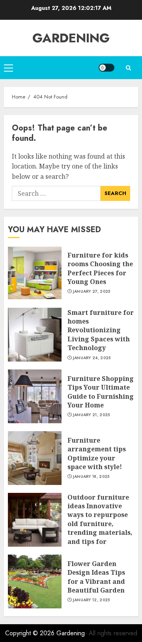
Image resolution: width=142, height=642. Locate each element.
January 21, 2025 (91, 415)
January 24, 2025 (92, 358)
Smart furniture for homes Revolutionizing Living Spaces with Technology (100, 330)
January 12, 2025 (91, 600)
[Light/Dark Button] (106, 68)
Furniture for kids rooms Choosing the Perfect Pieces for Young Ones (100, 268)
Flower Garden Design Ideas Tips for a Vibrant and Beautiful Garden (96, 577)
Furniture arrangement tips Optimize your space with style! (96, 453)
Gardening (71, 38)
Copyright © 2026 (30, 633)
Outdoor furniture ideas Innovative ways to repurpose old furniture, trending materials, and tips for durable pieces (100, 524)
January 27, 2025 (91, 291)
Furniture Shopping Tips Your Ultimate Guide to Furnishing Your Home (100, 391)
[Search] (128, 68)
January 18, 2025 (91, 476)
